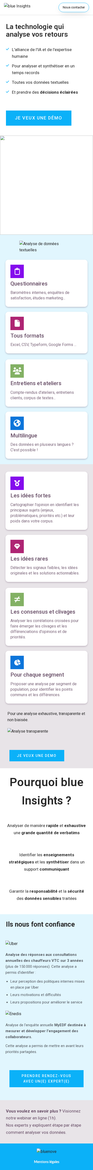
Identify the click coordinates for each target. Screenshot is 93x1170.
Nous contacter (74, 7)
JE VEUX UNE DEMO (37, 756)
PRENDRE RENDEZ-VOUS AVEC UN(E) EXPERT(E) (46, 1078)
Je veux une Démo (38, 117)
